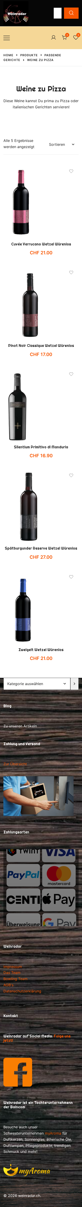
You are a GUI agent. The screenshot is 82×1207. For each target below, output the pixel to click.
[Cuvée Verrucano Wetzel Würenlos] (41, 201)
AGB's (8, 985)
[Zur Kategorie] (74, 684)
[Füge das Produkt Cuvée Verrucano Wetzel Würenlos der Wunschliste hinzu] (71, 171)
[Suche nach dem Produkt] (71, 13)
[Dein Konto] (53, 38)
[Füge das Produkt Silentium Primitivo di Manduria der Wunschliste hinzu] (71, 374)
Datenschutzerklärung (22, 991)
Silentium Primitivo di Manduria (41, 447)
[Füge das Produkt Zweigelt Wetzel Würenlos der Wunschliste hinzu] (71, 577)
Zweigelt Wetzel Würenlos (41, 649)
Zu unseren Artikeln (20, 726)
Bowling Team (15, 978)
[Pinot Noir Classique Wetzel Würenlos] (41, 303)
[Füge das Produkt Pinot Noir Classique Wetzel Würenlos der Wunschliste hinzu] (71, 272)
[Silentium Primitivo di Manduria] (41, 404)
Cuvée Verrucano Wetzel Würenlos (41, 244)
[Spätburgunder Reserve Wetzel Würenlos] (41, 505)
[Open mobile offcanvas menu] (6, 38)
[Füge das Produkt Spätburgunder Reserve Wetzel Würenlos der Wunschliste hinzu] (71, 475)
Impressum (12, 966)
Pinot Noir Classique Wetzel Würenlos (41, 345)
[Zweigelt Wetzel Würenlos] (41, 607)
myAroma (53, 1133)
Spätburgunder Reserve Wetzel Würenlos (41, 548)
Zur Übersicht (15, 764)
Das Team (11, 972)
